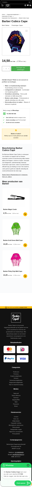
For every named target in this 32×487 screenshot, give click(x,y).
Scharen (16, 378)
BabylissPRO (16, 399)
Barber (7, 25)
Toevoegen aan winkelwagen (20, 68)
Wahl (16, 402)
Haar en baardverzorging (16, 384)
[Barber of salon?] (16, 130)
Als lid (7, 122)
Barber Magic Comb (10, 209)
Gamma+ (16, 397)
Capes (21, 25)
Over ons (16, 419)
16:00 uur (11, 117)
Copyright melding (16, 423)
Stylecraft (16, 393)
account (23, 80)
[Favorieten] (28, 5)
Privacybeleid (16, 433)
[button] (28, 465)
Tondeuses (16, 372)
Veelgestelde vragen (16, 429)
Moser (16, 406)
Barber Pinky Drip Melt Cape (12, 271)
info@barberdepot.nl (18, 454)
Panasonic (16, 404)
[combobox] (14, 2)
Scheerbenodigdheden (16, 380)
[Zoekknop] (29, 2)
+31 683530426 (19, 452)
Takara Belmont (16, 395)
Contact (16, 416)
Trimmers (16, 374)
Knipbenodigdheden (16, 376)
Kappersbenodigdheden (16, 382)
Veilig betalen (16, 421)
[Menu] (3, 5)
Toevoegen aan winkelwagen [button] (25, 214)
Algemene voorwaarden (16, 431)
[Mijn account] (25, 5)
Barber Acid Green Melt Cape (13, 240)
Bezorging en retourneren (16, 425)
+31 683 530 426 (11, 113)
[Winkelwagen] (30, 5)
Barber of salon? (16, 133)
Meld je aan (7, 135)
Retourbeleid (16, 427)
